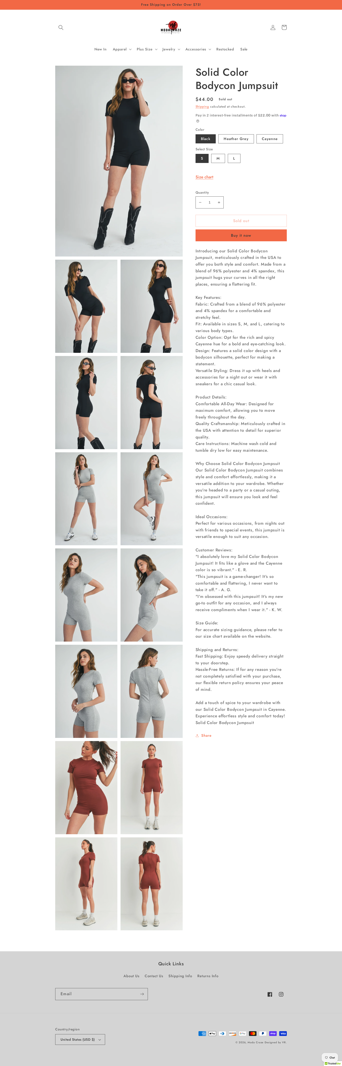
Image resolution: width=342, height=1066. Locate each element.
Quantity (202, 192)
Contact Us (154, 976)
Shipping (202, 106)
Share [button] (206, 735)
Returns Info (207, 976)
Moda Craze (255, 1042)
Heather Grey (236, 138)
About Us (131, 976)
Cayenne (270, 138)
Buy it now (241, 235)
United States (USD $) (78, 1039)
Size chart (204, 177)
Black (206, 138)
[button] (60, 27)
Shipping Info (180, 976)
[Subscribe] (142, 994)
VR (284, 1042)
